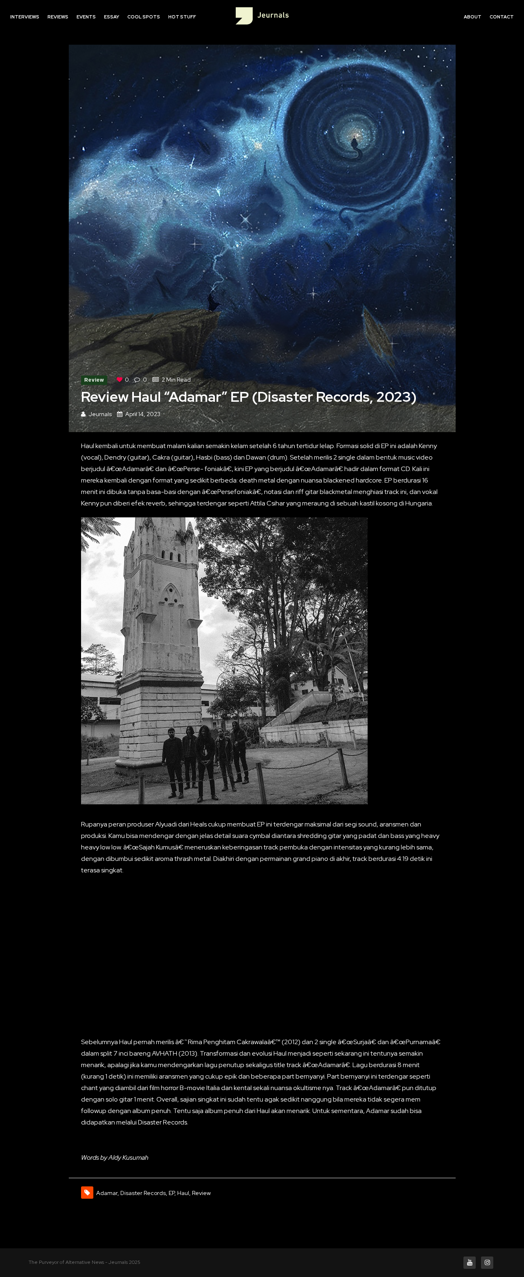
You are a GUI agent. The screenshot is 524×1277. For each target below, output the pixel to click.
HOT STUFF (182, 17)
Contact (502, 17)
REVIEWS (57, 17)
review (201, 1193)
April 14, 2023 (142, 414)
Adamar (106, 1193)
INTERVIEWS (24, 17)
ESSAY (111, 17)
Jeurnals (100, 414)
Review (94, 380)
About (472, 17)
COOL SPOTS (143, 17)
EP (171, 1193)
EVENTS (86, 17)
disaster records (143, 1193)
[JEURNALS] (262, 17)
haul (183, 1193)
